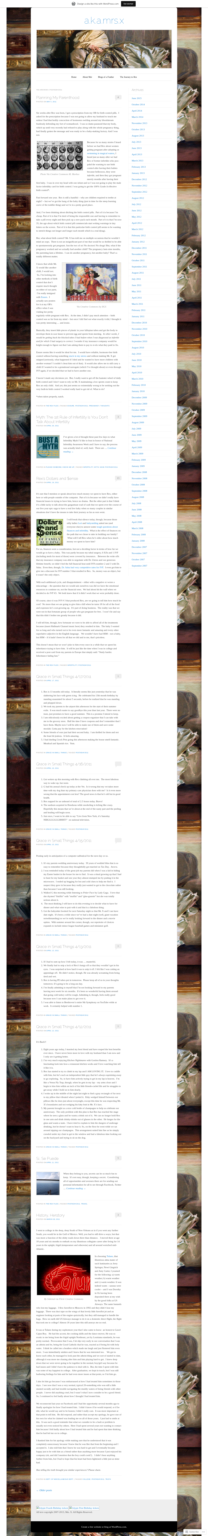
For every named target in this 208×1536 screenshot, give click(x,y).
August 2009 (138, 422)
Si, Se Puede (47, 1158)
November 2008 (139, 478)
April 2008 (137, 522)
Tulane (110, 1256)
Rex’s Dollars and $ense (57, 478)
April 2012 (137, 223)
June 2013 (137, 148)
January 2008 (138, 541)
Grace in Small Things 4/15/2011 (63, 840)
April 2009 (137, 447)
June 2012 (137, 210)
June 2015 (137, 98)
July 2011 (136, 279)
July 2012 (136, 204)
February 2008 (139, 534)
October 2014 (138, 104)
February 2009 (139, 460)
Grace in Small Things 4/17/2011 (63, 676)
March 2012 (137, 229)
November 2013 (139, 123)
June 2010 (137, 360)
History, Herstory (50, 1215)
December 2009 (139, 397)
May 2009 (136, 441)
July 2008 (136, 503)
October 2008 (138, 484)
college (87, 1479)
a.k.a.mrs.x (104, 20)
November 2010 (139, 329)
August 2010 (138, 347)
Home (73, 77)
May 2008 (136, 516)
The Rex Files (52, 406)
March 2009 (137, 453)
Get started (128, 4)
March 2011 (137, 304)
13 (118, 478)
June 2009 (137, 435)
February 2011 (139, 310)
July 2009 (136, 428)
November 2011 (139, 254)
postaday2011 (81, 406)
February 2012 (139, 235)
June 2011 (136, 285)
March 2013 (137, 160)
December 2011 (139, 248)
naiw (102, 467)
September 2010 (139, 341)
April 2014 (137, 111)
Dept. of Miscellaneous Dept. (60, 1479)
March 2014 (137, 117)
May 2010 (136, 366)
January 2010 (138, 391)
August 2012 (138, 198)
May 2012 (136, 217)
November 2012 (139, 185)
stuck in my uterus (77, 356)
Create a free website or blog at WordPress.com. (104, 1527)
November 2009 (139, 404)
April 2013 (137, 154)
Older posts (44, 1490)
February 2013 (139, 167)
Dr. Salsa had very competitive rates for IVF (82, 567)
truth (108, 1479)
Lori (80, 523)
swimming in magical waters (100, 153)
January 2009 (138, 466)
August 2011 (138, 273)
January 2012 (138, 242)
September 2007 (139, 566)
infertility (88, 467)
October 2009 (138, 410)
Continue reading (76, 1188)
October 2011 (138, 260)
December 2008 (139, 472)
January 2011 (138, 316)
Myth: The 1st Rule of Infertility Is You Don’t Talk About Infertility (72, 419)
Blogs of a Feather (106, 77)
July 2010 (136, 354)
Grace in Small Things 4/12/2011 (63, 1026)
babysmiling (92, 523)
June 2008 (137, 509)
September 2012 (139, 192)
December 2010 (139, 322)
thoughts (104, 406)
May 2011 (136, 291)
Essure (44, 297)
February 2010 (139, 385)
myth (96, 467)
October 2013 (138, 129)
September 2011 (139, 266)
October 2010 (138, 335)
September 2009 (139, 416)
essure (70, 406)
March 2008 (137, 528)
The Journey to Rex (128, 77)
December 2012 (139, 179)
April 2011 (137, 297)
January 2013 (138, 173)
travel (84, 1204)
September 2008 (139, 491)
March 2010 (137, 379)
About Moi (87, 77)
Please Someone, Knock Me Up (60, 467)
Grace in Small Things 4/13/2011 (63, 946)
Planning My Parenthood (57, 97)
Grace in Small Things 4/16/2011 (64, 764)
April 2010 (137, 372)
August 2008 (138, 497)
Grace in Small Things (56, 752)
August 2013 (138, 135)
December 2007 (139, 547)
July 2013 (136, 142)
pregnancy (94, 406)
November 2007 (139, 553)
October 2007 (138, 559)
